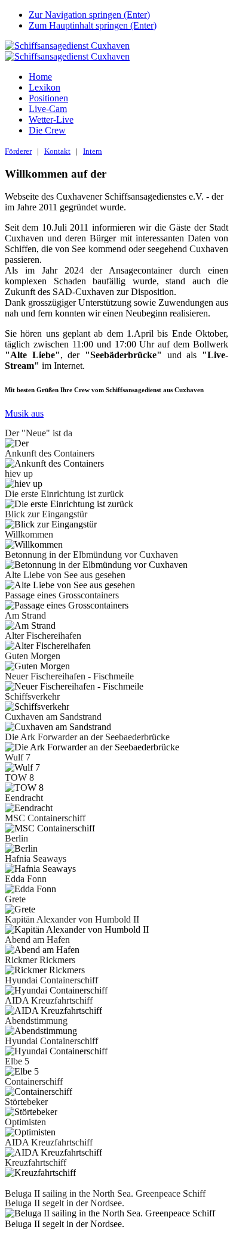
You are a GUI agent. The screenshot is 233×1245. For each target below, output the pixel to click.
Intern (92, 151)
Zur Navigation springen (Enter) (89, 15)
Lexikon (44, 87)
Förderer (18, 151)
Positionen (48, 98)
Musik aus (24, 413)
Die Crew (47, 130)
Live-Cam (48, 109)
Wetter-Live (51, 119)
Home (40, 77)
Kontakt (57, 151)
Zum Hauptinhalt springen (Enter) (93, 25)
